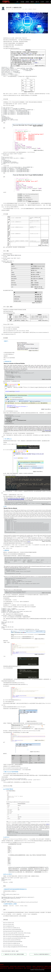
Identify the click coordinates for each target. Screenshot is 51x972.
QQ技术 (47, 1)
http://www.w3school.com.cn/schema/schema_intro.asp (13, 945)
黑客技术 (26, 9)
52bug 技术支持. (41, 969)
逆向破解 (22, 1)
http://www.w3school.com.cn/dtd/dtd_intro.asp (11, 927)
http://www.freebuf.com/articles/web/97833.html (11, 939)
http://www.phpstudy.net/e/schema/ (8, 334)
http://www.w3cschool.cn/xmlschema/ (40, 332)
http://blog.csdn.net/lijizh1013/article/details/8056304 (12, 941)
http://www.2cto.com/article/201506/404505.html (12, 769)
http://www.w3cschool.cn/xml (8, 922)
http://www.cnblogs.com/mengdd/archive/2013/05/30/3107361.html (15, 946)
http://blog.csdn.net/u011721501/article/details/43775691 (13, 931)
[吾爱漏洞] (7, 1)
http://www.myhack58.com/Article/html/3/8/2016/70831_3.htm (14, 938)
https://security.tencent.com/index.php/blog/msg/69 (12, 929)
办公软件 (42, 1)
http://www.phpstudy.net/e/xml (8, 926)
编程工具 (37, 1)
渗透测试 (27, 1)
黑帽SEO (32, 1)
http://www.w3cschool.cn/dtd (8, 924)
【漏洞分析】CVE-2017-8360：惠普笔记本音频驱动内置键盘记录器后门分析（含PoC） (14, 954)
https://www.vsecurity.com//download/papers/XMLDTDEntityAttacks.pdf (16, 936)
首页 (17, 1)
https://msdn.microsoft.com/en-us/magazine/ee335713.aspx (13, 934)
